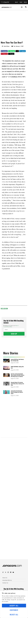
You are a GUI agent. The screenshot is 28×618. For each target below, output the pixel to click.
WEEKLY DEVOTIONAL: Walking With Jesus (17, 367)
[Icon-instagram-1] (8, 572)
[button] (22, 7)
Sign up (14, 333)
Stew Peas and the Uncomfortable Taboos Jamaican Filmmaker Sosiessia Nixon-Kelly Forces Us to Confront (17, 375)
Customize (14, 610)
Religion (4, 308)
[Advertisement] (14, 25)
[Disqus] (14, 500)
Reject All (14, 614)
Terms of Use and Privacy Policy (11, 326)
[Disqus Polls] (14, 458)
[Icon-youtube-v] (13, 572)
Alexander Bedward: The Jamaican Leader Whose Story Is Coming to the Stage (17, 384)
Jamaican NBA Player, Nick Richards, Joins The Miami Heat (17, 360)
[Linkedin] (10, 572)
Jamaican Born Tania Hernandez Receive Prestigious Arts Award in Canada (17, 392)
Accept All (14, 605)
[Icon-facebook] (3, 572)
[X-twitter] (5, 572)
